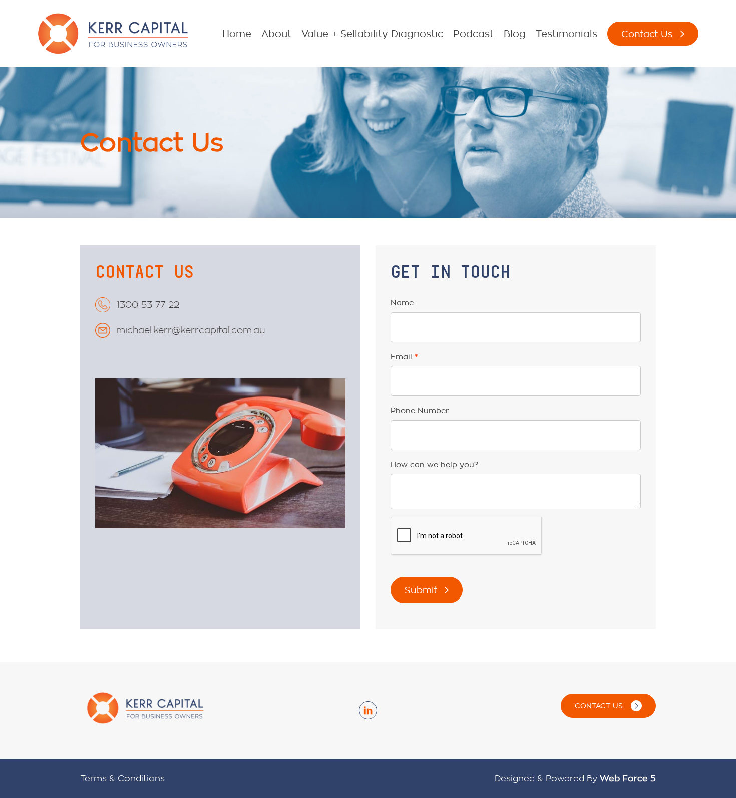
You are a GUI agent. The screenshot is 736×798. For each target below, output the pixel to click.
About (276, 34)
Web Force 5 (628, 778)
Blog (515, 34)
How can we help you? (434, 464)
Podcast (473, 34)
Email (401, 356)
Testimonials (566, 34)
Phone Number (420, 410)
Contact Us (647, 34)
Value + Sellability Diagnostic (372, 34)
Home (236, 34)
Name (402, 302)
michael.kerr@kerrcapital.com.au (190, 330)
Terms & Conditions (122, 778)
